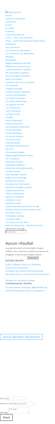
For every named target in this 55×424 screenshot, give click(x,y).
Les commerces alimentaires (17, 50)
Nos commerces (12, 47)
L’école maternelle (13, 130)
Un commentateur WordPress (18, 287)
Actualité (9, 117)
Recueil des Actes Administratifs (19, 168)
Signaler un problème (14, 196)
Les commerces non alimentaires (19, 53)
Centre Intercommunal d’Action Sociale (22, 206)
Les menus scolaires (14, 136)
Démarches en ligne (14, 161)
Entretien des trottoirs (14, 181)
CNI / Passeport (12, 158)
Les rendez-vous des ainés (16, 222)
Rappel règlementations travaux (19, 155)
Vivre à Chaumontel (13, 120)
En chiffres (9, 28)
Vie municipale (11, 85)
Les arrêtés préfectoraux (16, 101)
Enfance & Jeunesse (14, 123)
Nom (2, 398)
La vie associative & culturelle (18, 69)
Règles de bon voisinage (15, 177)
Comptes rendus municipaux (17, 92)
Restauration (11, 60)
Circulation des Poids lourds (17, 184)
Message (4, 412)
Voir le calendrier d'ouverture (21, 337)
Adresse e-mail (6, 403)
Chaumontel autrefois (14, 34)
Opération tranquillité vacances (18, 187)
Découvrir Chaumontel (15, 18)
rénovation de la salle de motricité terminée (24, 271)
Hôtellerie (9, 56)
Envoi (6, 417)
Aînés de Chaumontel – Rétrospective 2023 (24, 225)
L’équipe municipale (13, 88)
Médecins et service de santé (18, 66)
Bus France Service (13, 212)
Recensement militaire (15, 152)
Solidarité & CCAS (13, 200)
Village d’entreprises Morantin (18, 63)
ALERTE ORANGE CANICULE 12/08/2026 (23, 264)
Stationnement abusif (14, 190)
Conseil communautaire (15, 95)
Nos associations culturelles (17, 76)
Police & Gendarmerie (14, 193)
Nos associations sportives (17, 72)
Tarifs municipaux (13, 111)
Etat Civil (9, 149)
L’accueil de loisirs (13, 139)
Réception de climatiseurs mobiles (20, 280)
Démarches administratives (17, 146)
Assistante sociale (13, 203)
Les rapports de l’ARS (14, 104)
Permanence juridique (14, 216)
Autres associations (13, 79)
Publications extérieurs (15, 165)
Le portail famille (12, 142)
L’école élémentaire (13, 133)
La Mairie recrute (12, 114)
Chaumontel (10, 21)
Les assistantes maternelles (17, 127)
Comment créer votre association (20, 82)
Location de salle (12, 171)
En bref (8, 25)
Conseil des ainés (12, 219)
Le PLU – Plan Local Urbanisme (19, 37)
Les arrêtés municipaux (15, 98)
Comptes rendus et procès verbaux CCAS (23, 209)
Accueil (8, 15)
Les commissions (13, 107)
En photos (9, 31)
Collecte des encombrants (16, 267)
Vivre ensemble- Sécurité (16, 174)
